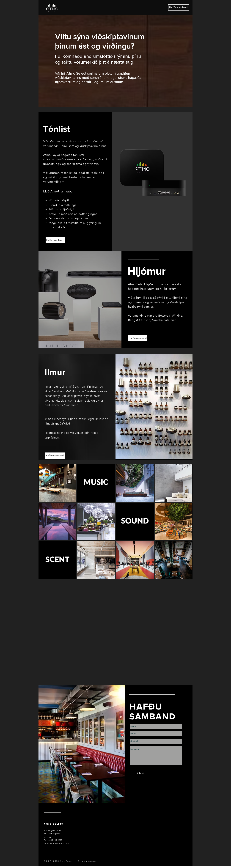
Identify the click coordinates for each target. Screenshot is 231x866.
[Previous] (42, 299)
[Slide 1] (152, 453)
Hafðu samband (55, 432)
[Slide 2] (156, 452)
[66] (78, 342)
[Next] (117, 299)
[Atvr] (85, 342)
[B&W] (75, 342)
